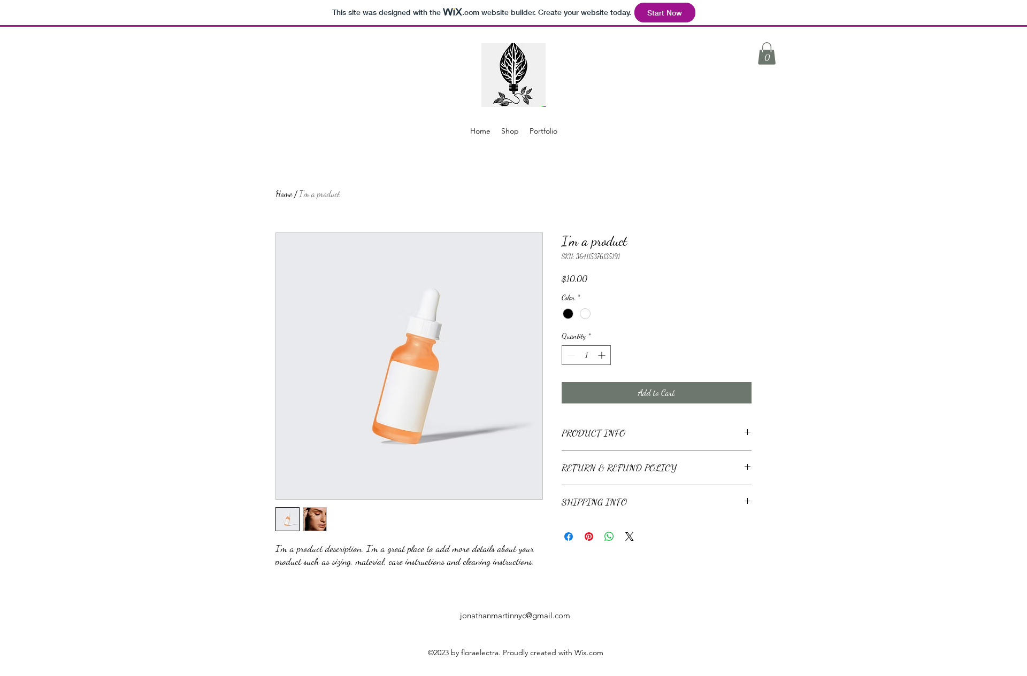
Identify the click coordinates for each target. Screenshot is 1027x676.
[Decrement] (570, 355)
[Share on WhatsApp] (609, 536)
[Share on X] (629, 536)
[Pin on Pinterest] (589, 536)
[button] (766, 53)
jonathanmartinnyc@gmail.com (515, 615)
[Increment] (602, 355)
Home (283, 194)
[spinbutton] (586, 355)
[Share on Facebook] (568, 536)
